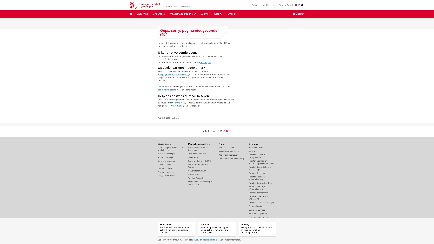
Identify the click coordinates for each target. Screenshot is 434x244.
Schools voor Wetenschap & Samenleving (200, 182)
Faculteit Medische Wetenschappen (257, 178)
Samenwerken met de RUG (199, 161)
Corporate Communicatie (260, 217)
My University (269, 5)
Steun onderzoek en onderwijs (232, 158)
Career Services (194, 174)
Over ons (253, 144)
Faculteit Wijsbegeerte (258, 192)
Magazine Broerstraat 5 (229, 151)
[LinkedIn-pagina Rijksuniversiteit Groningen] (221, 131)
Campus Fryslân (255, 206)
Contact (255, 5)
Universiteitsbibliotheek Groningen (198, 148)
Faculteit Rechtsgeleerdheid (260, 183)
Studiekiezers (164, 144)
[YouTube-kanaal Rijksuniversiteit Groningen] (230, 131)
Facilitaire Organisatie (258, 213)
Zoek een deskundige (197, 153)
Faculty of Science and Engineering (258, 197)
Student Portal (286, 5)
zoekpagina (205, 62)
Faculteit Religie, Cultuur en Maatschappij (260, 168)
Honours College (165, 168)
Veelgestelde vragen (166, 175)
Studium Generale (196, 178)
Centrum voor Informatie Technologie (199, 165)
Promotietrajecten (166, 172)
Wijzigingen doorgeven (228, 155)
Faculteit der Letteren (258, 173)
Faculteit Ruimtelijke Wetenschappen (257, 187)
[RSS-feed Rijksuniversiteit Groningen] (224, 131)
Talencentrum (194, 157)
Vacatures (253, 151)
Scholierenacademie (166, 161)
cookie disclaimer (211, 239)
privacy (195, 239)
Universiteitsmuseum (197, 171)
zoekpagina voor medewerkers (172, 74)
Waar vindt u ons (256, 147)
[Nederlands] (296, 5)
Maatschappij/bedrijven (199, 144)
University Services (257, 210)
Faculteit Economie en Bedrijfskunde (258, 156)
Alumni (222, 144)
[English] (299, 5)
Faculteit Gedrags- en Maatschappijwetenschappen (261, 162)
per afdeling (163, 89)
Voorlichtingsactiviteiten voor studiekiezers (170, 148)
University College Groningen (261, 202)
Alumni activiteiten (226, 147)
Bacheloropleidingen (167, 153)
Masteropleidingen (166, 157)
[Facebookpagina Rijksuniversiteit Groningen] (218, 131)
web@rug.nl (176, 105)
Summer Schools (165, 164)
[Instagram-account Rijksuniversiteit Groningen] (227, 131)
